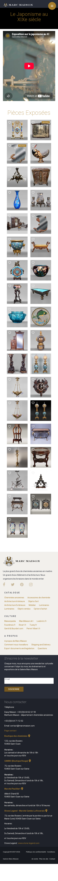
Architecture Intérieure (14, 601)
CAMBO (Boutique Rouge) (18, 761)
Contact (52, 859)
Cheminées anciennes (14, 597)
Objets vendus (24, 609)
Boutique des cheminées (17, 736)
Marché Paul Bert (14, 789)
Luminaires (44, 605)
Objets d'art (33, 601)
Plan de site (44, 859)
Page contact (10, 730)
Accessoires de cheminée (38, 597)
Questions (42, 648)
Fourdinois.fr (9, 625)
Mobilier (32, 605)
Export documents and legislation (19, 648)
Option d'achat (40, 609)
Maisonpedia (10, 621)
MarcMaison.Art (26, 621)
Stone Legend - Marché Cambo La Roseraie (26, 811)
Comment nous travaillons (16, 644)
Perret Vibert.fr (33, 628)
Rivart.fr (22, 625)
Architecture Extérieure (14, 605)
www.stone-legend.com (28, 843)
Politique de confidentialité (36, 852)
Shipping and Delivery (40, 644)
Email (7, 679)
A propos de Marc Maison (15, 641)
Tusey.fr (33, 625)
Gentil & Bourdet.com (13, 628)
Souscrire (14, 689)
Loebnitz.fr (42, 621)
